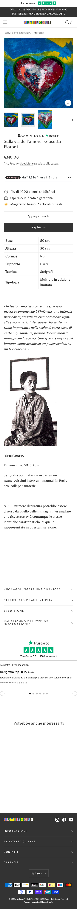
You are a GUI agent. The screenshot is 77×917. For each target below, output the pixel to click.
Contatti (11, 852)
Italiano (36, 873)
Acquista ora (38, 227)
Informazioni (15, 831)
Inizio (6, 33)
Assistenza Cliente (19, 841)
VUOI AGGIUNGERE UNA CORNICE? (32, 589)
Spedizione (26, 163)
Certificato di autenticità (28, 600)
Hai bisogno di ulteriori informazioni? (27, 623)
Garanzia (11, 862)
